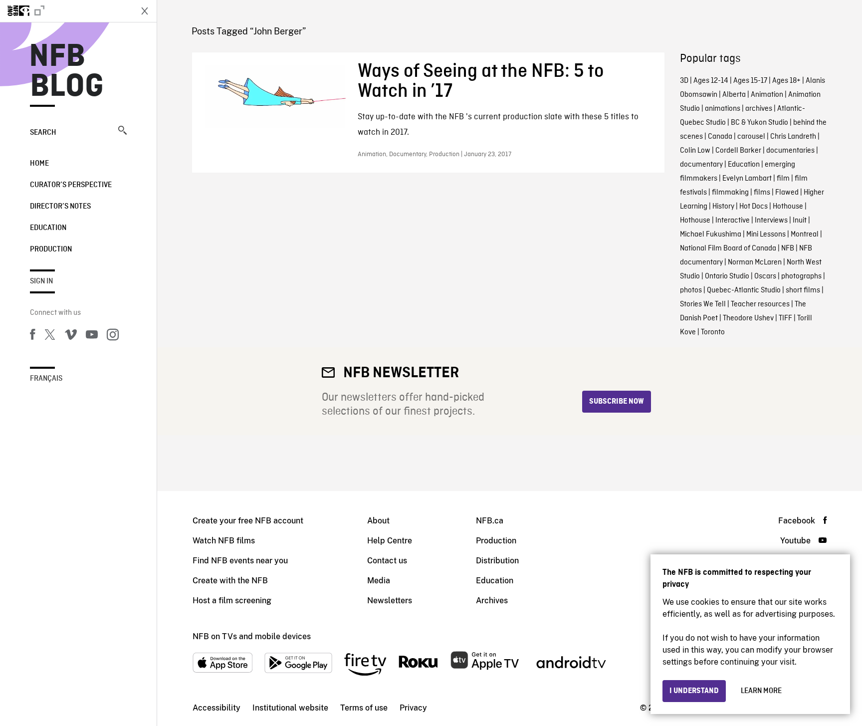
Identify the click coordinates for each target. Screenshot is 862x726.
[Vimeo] (71, 336)
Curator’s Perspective (71, 185)
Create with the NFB (230, 580)
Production (51, 249)
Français (46, 379)
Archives (492, 600)
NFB (787, 248)
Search (43, 133)
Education (48, 228)
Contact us (387, 560)
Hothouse (788, 207)
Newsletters (389, 600)
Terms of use (364, 708)
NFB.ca (489, 520)
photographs (801, 276)
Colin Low (695, 151)
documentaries (790, 151)
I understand (694, 691)
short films (803, 290)
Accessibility (216, 708)
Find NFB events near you (240, 560)
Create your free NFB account (248, 520)
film (783, 179)
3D (684, 81)
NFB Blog (67, 72)
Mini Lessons (766, 235)
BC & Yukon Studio (759, 123)
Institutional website (290, 708)
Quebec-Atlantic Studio (744, 290)
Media (378, 580)
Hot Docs (753, 207)
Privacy (413, 708)
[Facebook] (32, 336)
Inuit (800, 221)
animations (722, 109)
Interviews (771, 221)
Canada (720, 137)
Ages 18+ (786, 81)
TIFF (785, 318)
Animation (767, 95)
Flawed (787, 193)
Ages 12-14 (710, 81)
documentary (701, 165)
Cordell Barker (738, 151)
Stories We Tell (703, 304)
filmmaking (730, 193)
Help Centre (389, 540)
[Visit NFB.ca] (65, 10)
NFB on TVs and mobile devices (252, 636)
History (723, 207)
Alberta (734, 95)
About (378, 520)
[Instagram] (113, 336)
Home (39, 164)
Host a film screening (232, 600)
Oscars (765, 276)
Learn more (761, 691)
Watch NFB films (224, 540)
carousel (751, 137)
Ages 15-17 (750, 81)
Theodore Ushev (748, 318)
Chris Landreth (793, 137)
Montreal (805, 235)
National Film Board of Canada (728, 248)
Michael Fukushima (710, 235)
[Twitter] (50, 336)
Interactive (732, 221)
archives (758, 109)
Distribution (497, 560)
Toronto (713, 332)
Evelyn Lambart (747, 179)
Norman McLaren (755, 262)
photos (691, 290)
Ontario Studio (727, 276)
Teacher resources (760, 304)
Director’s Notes (60, 207)
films (762, 193)
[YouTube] (92, 336)
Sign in (41, 281)
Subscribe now (616, 402)
